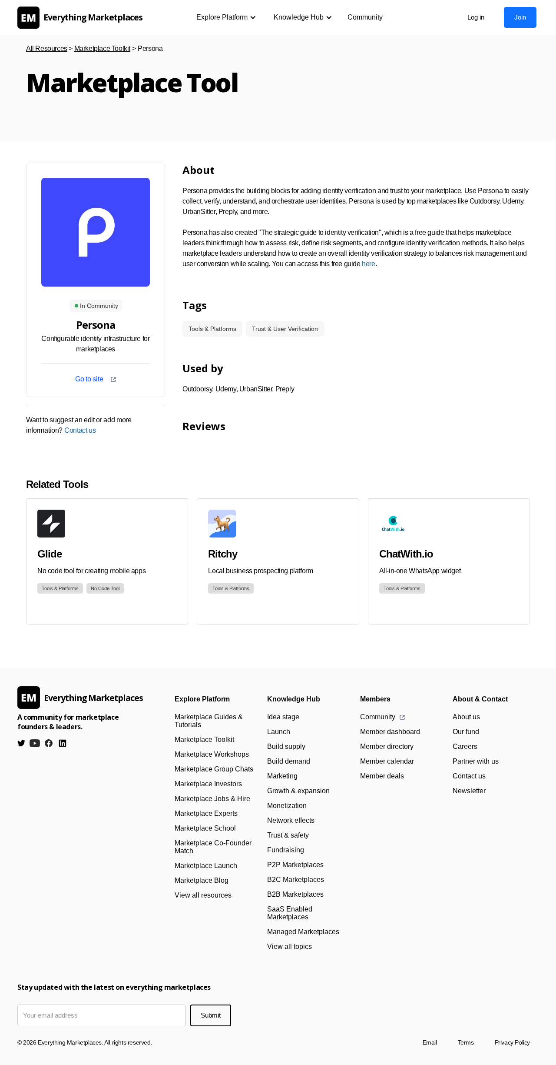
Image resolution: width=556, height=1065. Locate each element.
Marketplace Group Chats (214, 769)
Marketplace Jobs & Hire (212, 798)
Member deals (382, 776)
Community (365, 17)
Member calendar (387, 761)
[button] (226, 17)
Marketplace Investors (208, 784)
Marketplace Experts (206, 813)
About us (466, 717)
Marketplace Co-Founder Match (213, 847)
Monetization (287, 805)
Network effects (290, 820)
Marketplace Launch (206, 865)
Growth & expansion (298, 791)
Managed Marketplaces (303, 931)
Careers (465, 746)
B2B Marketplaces (295, 894)
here (368, 263)
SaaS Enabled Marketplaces (289, 913)
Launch (278, 731)
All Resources (46, 48)
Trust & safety (288, 835)
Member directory (387, 746)
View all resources (203, 895)
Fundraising (285, 850)
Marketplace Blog (201, 880)
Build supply (286, 746)
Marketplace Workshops (212, 754)
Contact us (80, 430)
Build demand (288, 761)
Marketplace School (205, 828)
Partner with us (476, 761)
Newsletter (469, 791)
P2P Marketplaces (295, 864)
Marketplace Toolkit (102, 48)
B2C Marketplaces (295, 879)
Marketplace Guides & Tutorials (209, 720)
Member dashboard (390, 731)
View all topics (289, 946)
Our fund (466, 731)
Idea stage (283, 717)
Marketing (282, 776)
